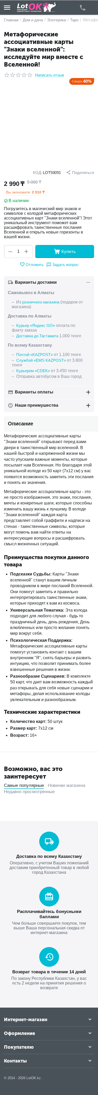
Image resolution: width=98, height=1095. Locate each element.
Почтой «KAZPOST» (34, 354)
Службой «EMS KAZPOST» (41, 360)
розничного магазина (40, 302)
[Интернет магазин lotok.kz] (36, 7)
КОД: (37, 172)
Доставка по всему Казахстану (49, 856)
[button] (80, 172)
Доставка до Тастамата (37, 336)
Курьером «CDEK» (33, 370)
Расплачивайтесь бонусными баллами (49, 914)
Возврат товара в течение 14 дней (49, 971)
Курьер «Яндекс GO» (35, 325)
